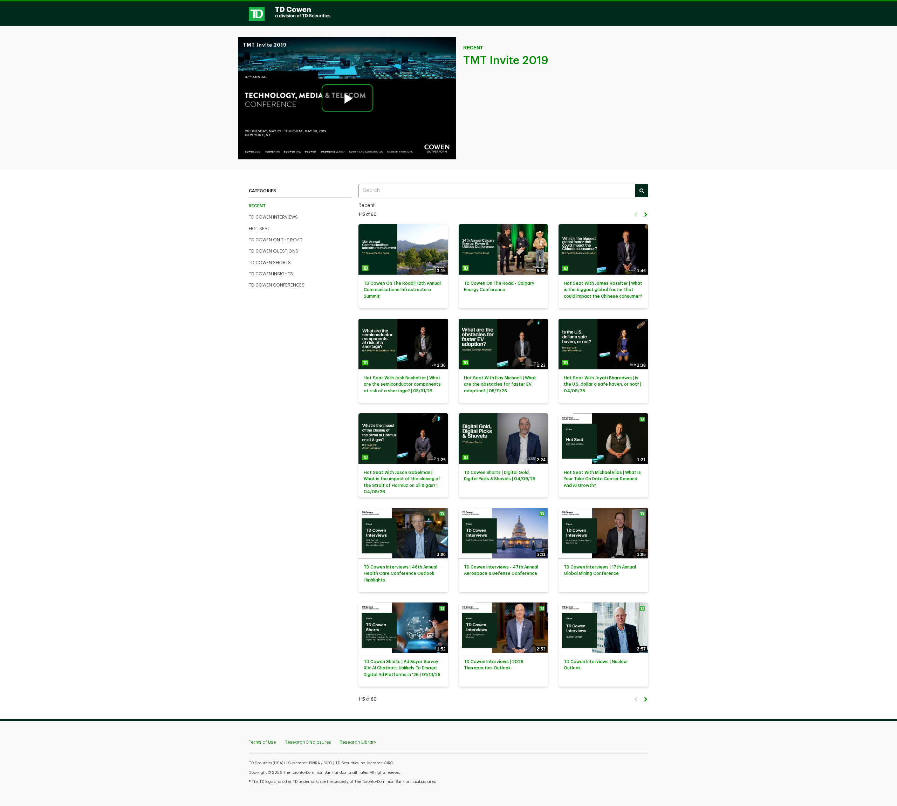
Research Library (358, 742)
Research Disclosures (308, 742)
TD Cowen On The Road (276, 240)
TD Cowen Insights (271, 274)
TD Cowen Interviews (273, 217)
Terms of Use (262, 742)
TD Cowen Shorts (270, 263)
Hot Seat (259, 229)
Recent (257, 206)
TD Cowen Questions (273, 251)
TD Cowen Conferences (276, 285)
